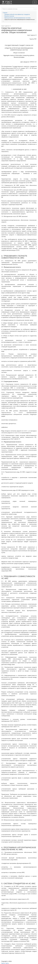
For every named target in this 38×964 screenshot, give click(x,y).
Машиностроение (9, 16)
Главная (5, 12)
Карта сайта (5, 963)
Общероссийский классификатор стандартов (17, 14)
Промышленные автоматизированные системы (17, 18)
